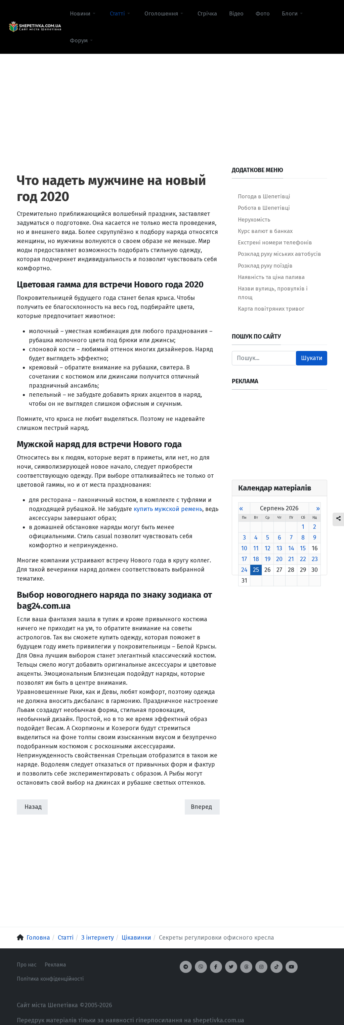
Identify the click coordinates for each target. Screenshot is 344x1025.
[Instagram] (261, 967)
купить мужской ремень (168, 509)
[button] (84, 13)
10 (244, 548)
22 (303, 559)
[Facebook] (216, 967)
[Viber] (201, 967)
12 (267, 548)
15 (303, 548)
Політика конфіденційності (50, 979)
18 (256, 559)
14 (291, 548)
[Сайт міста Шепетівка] (35, 27)
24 (244, 570)
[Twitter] (231, 967)
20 (279, 559)
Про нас (27, 964)
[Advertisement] (172, 101)
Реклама (55, 964)
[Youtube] (292, 967)
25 (256, 570)
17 (244, 559)
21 (291, 559)
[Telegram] (186, 967)
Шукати (311, 358)
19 (267, 559)
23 (315, 559)
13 (279, 548)
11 (256, 548)
